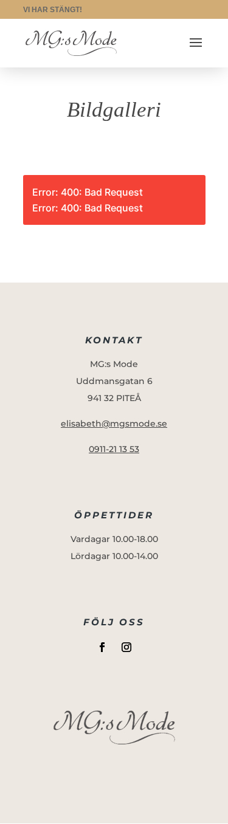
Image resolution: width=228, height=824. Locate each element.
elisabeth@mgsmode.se (114, 423)
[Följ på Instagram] (126, 647)
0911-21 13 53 (114, 449)
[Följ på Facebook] (102, 647)
